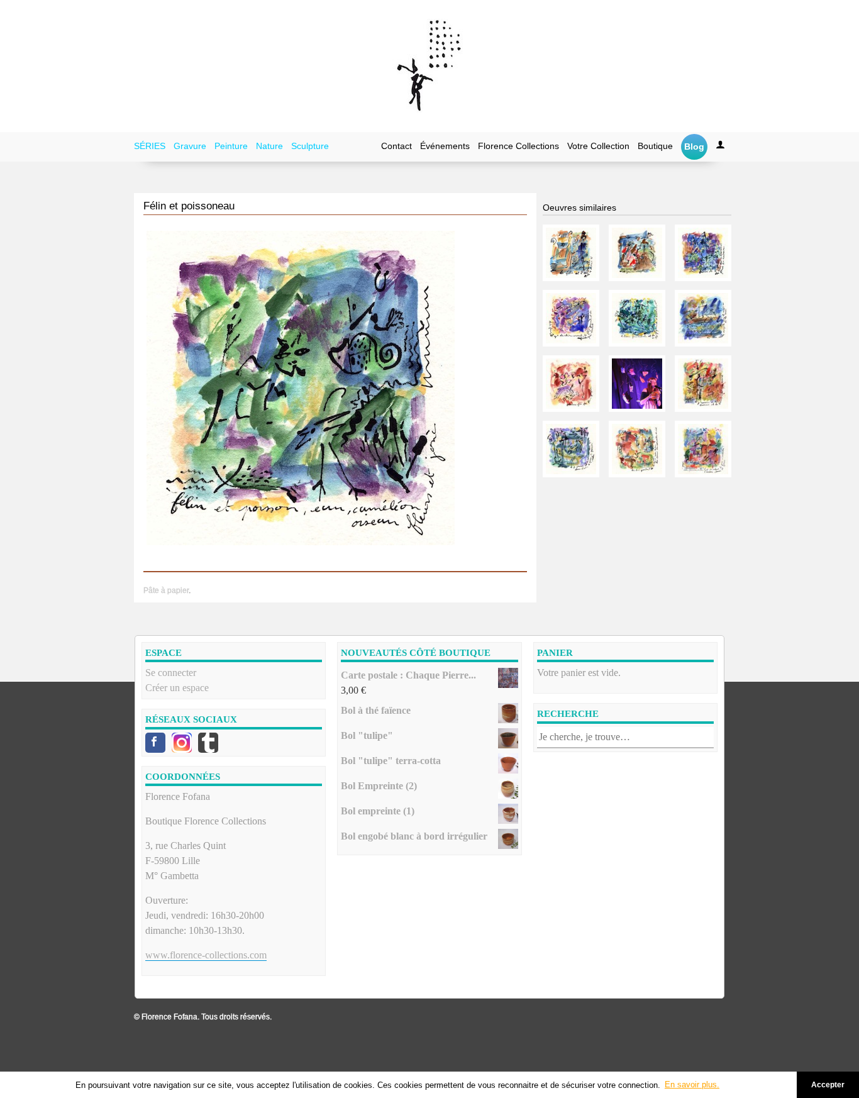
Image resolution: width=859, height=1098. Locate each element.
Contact (396, 146)
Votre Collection (598, 146)
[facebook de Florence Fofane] (155, 743)
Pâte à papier (166, 590)
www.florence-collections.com (206, 955)
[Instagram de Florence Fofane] (182, 743)
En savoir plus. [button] (692, 1084)
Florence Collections (518, 146)
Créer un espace (177, 687)
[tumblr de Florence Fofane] (208, 743)
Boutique (655, 146)
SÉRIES (149, 146)
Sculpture (310, 146)
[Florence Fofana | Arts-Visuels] (429, 66)
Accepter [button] (828, 1084)
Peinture (231, 146)
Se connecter (170, 672)
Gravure (190, 146)
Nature (269, 146)
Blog (694, 146)
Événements (445, 146)
